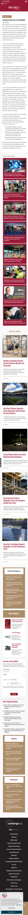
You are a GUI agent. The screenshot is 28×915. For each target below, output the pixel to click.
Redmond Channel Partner (14, 871)
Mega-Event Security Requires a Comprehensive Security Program (14, 603)
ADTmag (14, 837)
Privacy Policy (14, 679)
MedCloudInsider (14, 858)
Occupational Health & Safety (14, 861)
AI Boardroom (14, 834)
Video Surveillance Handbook (14, 791)
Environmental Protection (14, 849)
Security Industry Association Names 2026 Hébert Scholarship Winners (14, 301)
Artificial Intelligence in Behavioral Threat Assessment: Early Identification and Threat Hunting (14, 746)
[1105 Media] (14, 830)
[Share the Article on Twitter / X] (8, 17)
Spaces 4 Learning (14, 874)
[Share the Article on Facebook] (3, 17)
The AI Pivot (14, 883)
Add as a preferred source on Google (6, 1)
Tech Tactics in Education (14, 880)
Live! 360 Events (14, 852)
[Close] (21, 893)
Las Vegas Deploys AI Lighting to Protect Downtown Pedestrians (14, 597)
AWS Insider (14, 840)
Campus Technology (14, 846)
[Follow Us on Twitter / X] (4, 4)
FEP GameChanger (16, 633)
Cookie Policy (19, 905)
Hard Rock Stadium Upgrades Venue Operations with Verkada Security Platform (14, 411)
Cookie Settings (11, 908)
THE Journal (14, 886)
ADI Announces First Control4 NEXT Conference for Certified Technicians (14, 281)
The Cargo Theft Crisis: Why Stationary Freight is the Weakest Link (14, 801)
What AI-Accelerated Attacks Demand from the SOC (14, 759)
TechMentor (14, 877)
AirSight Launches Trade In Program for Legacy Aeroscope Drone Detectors (14, 239)
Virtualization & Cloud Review (14, 889)
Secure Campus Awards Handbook (12, 795)
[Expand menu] (26, 2)
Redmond (14, 867)
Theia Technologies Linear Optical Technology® (16, 646)
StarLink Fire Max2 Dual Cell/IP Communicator (17, 621)
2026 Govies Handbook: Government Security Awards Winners (14, 807)
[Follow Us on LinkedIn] (2, 4)
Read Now (5, 378)
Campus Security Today (14, 843)
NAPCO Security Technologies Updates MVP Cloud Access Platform (14, 174)
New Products (14, 613)
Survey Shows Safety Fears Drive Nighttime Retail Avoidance (14, 455)
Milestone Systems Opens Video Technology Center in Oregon (13, 260)
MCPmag (14, 855)
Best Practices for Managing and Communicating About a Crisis (14, 753)
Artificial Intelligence (14, 571)
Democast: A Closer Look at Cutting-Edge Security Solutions (13, 769)
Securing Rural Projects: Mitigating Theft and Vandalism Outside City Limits (14, 500)
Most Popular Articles (10, 702)
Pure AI (14, 864)
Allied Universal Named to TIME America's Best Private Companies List (14, 322)
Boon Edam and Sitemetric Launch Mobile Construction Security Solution (14, 217)
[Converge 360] (14, 824)
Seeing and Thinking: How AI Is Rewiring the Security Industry (14, 764)
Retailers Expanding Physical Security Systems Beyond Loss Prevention (13, 363)
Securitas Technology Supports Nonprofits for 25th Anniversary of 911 (14, 546)
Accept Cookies (11, 912)
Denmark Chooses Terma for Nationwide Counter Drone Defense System (14, 196)
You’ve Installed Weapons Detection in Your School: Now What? (14, 786)
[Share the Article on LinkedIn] (5, 17)
